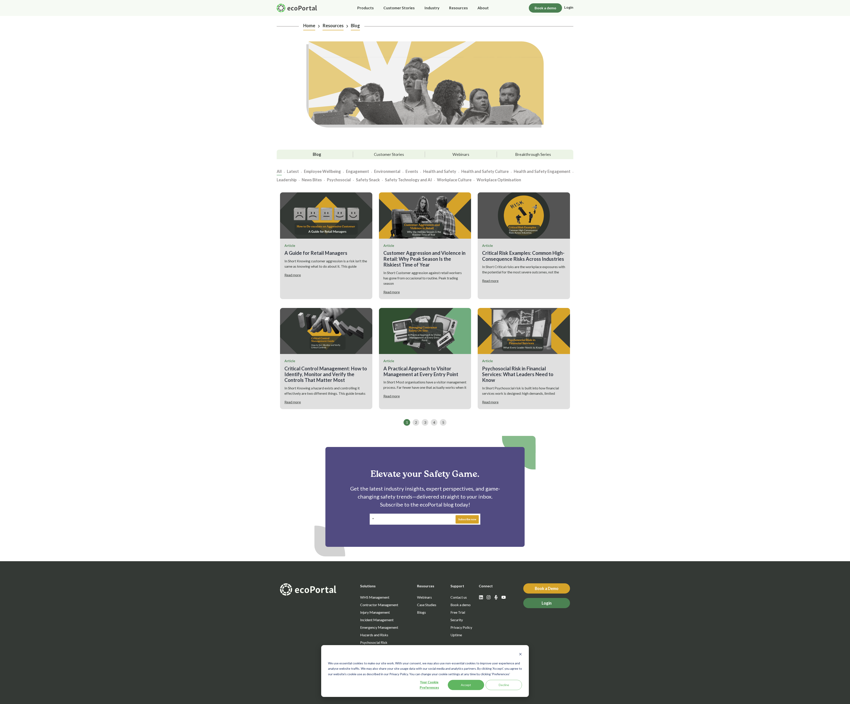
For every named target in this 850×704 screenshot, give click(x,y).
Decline (504, 685)
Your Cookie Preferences (429, 685)
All (279, 171)
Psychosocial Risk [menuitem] (373, 642)
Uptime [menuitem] (456, 635)
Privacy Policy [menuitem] (461, 627)
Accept (466, 685)
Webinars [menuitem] (424, 597)
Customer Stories (389, 154)
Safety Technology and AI (408, 180)
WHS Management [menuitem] (374, 597)
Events (412, 171)
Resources (333, 25)
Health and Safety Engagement (542, 171)
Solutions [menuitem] (368, 586)
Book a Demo (546, 588)
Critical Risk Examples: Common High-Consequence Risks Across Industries (523, 256)
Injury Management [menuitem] (375, 612)
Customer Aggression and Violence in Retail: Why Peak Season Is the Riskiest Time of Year (424, 259)
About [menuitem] (483, 8)
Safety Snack (368, 180)
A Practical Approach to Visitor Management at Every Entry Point (420, 371)
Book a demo (545, 8)
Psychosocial (339, 180)
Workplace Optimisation (499, 180)
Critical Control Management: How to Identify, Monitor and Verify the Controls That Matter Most (325, 374)
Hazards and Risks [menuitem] (374, 635)
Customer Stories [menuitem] (399, 8)
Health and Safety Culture (485, 171)
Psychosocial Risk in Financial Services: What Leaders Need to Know (517, 374)
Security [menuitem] (456, 620)
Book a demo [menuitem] (460, 605)
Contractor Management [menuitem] (379, 605)
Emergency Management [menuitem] (379, 627)
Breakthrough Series (533, 154)
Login (568, 7)
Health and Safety (439, 171)
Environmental (387, 171)
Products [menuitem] (365, 8)
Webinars (460, 154)
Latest (293, 171)
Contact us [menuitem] (458, 597)
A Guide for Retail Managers (315, 253)
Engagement (357, 171)
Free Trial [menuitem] (457, 612)
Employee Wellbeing (322, 171)
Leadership (287, 180)
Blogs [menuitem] (421, 612)
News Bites (312, 180)
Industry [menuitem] (431, 8)
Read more (292, 275)
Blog (355, 25)
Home (309, 25)
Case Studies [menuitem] (426, 605)
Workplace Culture (454, 180)
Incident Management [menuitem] (377, 620)
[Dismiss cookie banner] (520, 655)
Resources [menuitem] (458, 8)
